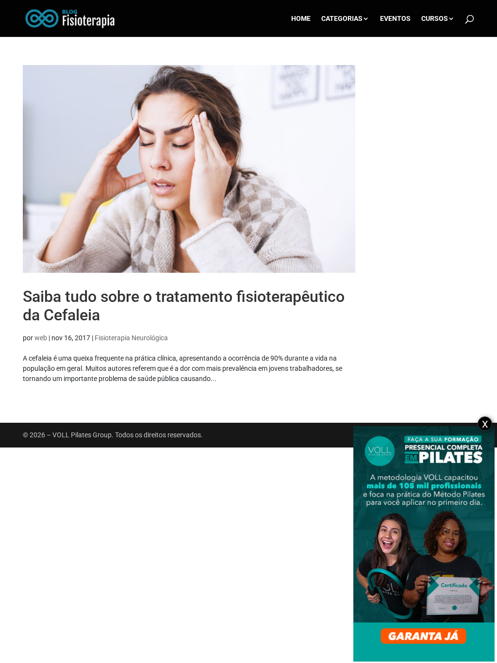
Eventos (395, 18)
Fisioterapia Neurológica (131, 338)
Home (301, 18)
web (40, 338)
